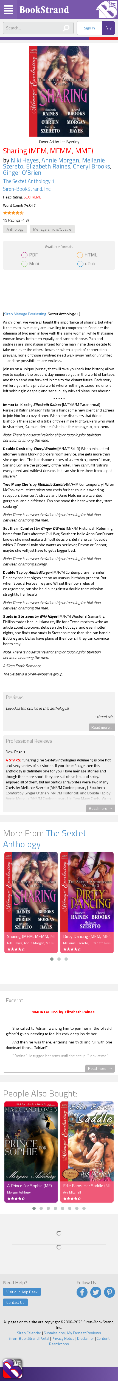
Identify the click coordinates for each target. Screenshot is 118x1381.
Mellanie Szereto (75, 943)
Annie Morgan (60, 160)
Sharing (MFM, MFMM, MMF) (31, 936)
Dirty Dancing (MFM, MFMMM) (87, 936)
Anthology (15, 229)
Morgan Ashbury (19, 1192)
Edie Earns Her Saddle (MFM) (87, 1185)
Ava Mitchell (72, 1192)
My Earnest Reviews (84, 1333)
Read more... (101, 727)
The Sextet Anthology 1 (28, 181)
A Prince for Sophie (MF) (29, 1185)
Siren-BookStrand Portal (29, 1338)
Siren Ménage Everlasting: (25, 314)
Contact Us (15, 1302)
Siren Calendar (29, 1333)
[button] (51, 959)
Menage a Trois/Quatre (52, 229)
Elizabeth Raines (48, 166)
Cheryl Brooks (91, 166)
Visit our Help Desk (22, 1292)
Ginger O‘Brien (22, 172)
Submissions (54, 1333)
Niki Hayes (25, 160)
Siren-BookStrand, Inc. (27, 189)
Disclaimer (85, 1338)
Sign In (89, 28)
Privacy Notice (63, 1338)
